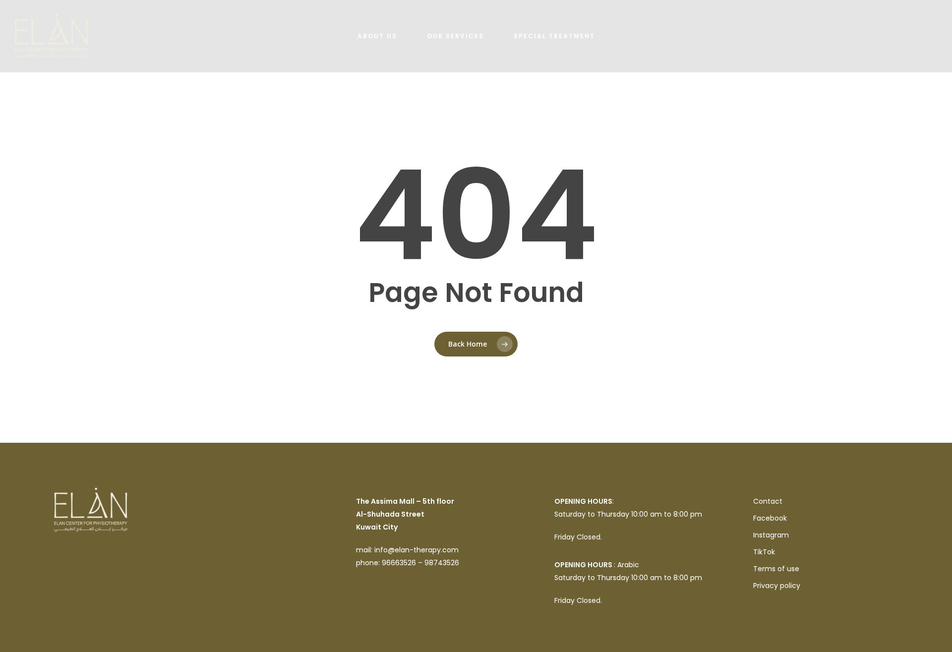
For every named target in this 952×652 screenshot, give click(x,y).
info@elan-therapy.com (416, 550)
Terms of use (776, 569)
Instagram (771, 535)
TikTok (764, 552)
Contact (767, 501)
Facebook (770, 518)
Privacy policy (776, 586)
